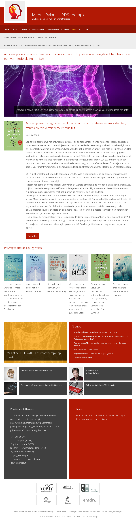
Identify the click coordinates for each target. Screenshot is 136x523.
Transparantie (66, 516)
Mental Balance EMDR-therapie (89, 512)
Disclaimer (76, 516)
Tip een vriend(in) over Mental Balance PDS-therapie (41, 385)
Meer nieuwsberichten (83, 358)
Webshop (33, 37)
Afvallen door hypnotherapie (112, 512)
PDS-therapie (24, 29)
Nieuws (67, 29)
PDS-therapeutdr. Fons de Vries (92, 371)
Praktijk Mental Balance (22, 512)
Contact (86, 29)
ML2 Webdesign (92, 516)
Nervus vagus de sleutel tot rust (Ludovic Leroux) (33, 288)
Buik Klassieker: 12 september (86, 349)
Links (83, 516)
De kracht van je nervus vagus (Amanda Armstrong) (57, 288)
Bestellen (32, 235)
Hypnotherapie (38, 29)
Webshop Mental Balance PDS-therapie (36, 370)
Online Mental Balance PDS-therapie (100, 385)
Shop (74, 29)
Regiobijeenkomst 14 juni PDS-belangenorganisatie (94, 354)
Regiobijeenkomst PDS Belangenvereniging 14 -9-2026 (95, 332)
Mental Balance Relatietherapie (43, 512)
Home (6, 29)
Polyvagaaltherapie (54, 29)
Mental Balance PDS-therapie (15, 37)
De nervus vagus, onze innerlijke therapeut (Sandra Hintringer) (121, 289)
